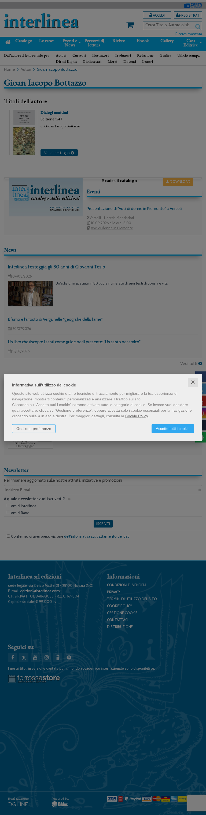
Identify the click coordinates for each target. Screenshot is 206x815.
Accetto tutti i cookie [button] (173, 428)
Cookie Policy (136, 416)
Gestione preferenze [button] (33, 428)
